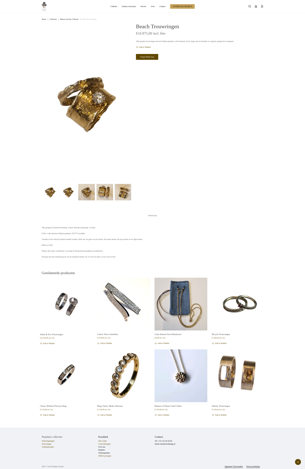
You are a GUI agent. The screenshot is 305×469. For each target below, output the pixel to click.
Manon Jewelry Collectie (69, 19)
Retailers (101, 450)
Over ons (101, 447)
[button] (143, 47)
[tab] (152, 216)
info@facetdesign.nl (167, 444)
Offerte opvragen (104, 456)
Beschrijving (152, 215)
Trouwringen (46, 444)
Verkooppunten (104, 453)
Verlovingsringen (48, 441)
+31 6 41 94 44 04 (165, 441)
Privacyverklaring (253, 466)
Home (44, 19)
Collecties (53, 19)
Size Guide (102, 441)
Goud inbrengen (104, 444)
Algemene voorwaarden (233, 466)
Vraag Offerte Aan (147, 57)
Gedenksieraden (48, 447)
